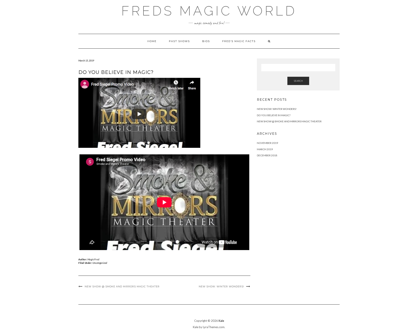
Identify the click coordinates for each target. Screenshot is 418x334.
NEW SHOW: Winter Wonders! (221, 286)
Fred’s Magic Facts (239, 41)
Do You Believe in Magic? (273, 115)
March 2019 (265, 149)
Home (152, 41)
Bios (206, 41)
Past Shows (179, 41)
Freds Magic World (209, 11)
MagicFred (93, 259)
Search (298, 80)
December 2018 (267, 155)
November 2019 (267, 143)
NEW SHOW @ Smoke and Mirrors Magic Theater (122, 286)
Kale (221, 320)
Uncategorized (100, 262)
